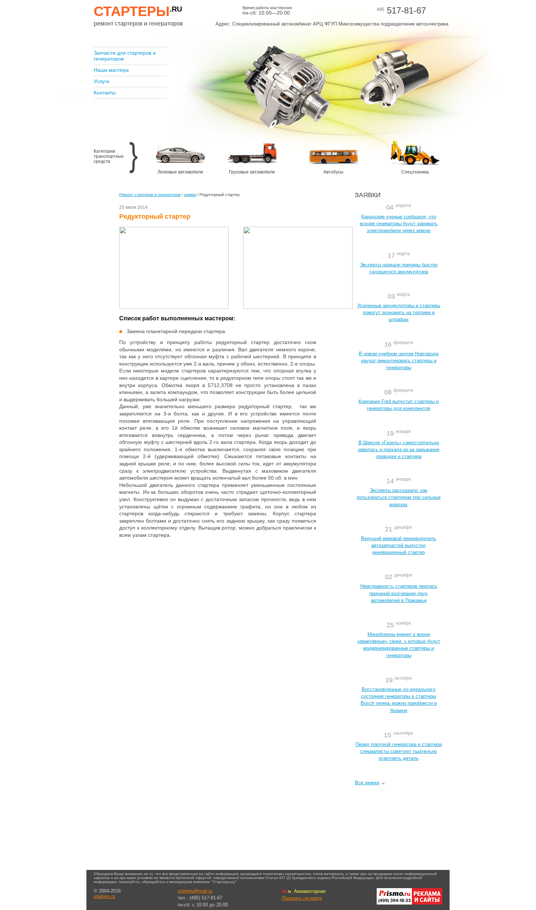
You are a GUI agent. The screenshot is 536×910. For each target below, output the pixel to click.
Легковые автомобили (180, 172)
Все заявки (367, 782)
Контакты (105, 92)
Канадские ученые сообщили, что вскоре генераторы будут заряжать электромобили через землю (399, 223)
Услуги (101, 81)
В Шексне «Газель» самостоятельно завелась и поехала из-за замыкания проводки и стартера (398, 449)
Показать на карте (302, 898)
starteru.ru (104, 896)
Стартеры (138, 11)
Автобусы (333, 172)
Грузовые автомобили (252, 172)
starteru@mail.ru (195, 891)
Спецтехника (415, 172)
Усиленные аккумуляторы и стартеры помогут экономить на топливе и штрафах (398, 312)
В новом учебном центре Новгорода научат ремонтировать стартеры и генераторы (398, 360)
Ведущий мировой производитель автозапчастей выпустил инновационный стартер (398, 545)
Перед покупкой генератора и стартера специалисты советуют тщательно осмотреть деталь (399, 751)
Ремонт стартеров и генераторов (149, 194)
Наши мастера (111, 70)
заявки (190, 194)
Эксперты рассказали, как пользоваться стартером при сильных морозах (399, 497)
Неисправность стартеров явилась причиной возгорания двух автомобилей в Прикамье (398, 593)
